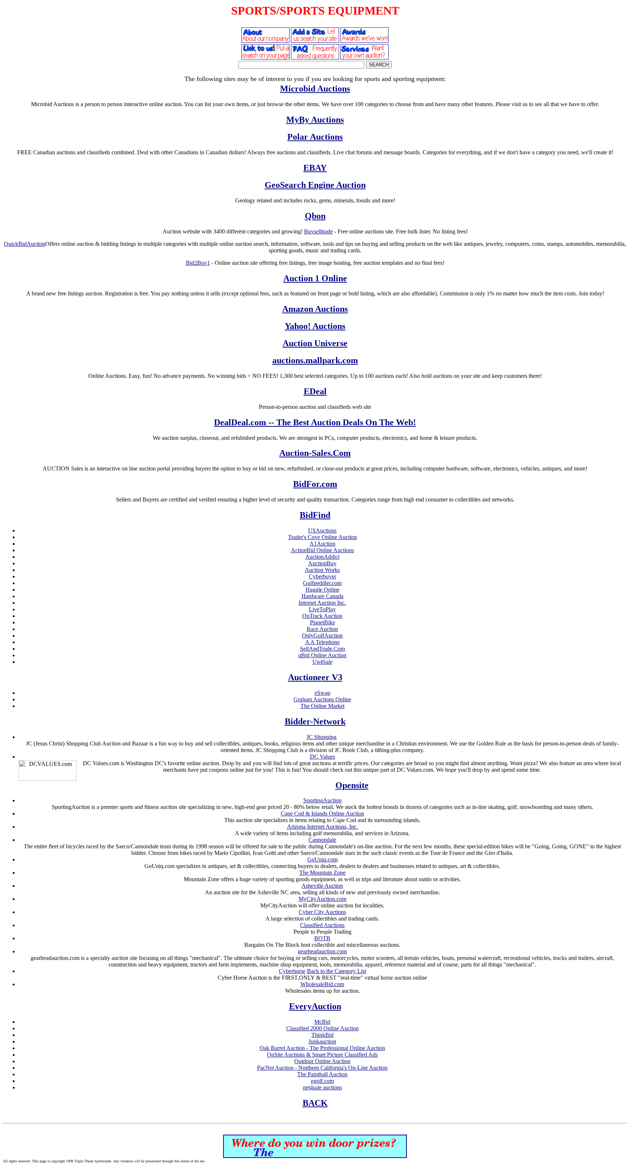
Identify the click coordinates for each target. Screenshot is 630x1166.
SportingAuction (322, 800)
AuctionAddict (322, 557)
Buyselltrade (318, 231)
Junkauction (322, 1041)
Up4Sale (322, 662)
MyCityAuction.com (322, 899)
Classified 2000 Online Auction (322, 1028)
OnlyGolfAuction (322, 635)
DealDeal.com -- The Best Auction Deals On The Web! (315, 422)
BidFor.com (315, 484)
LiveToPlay (322, 609)
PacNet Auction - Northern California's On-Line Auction (322, 1068)
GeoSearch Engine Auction (315, 185)
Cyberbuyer (322, 576)
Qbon (315, 216)
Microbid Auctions (315, 88)
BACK (315, 1103)
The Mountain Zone (322, 872)
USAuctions (322, 530)
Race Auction (322, 629)
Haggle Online (322, 589)
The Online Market (322, 706)
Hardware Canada (322, 596)
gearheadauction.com (322, 951)
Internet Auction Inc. (322, 603)
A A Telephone (322, 642)
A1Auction (322, 544)
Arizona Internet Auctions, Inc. (322, 827)
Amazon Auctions (315, 309)
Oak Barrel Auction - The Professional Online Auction (322, 1048)
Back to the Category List (336, 971)
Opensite (352, 785)
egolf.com (322, 1081)
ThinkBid (322, 1035)
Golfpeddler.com (322, 583)
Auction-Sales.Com (315, 453)
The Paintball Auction (322, 1074)
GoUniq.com (322, 859)
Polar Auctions (315, 137)
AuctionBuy (322, 563)
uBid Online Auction (322, 655)
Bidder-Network (315, 721)
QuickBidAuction (24, 244)
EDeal (315, 391)
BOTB (322, 938)
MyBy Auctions (315, 119)
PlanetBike (322, 622)
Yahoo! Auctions (315, 326)
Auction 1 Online (315, 278)
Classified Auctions (322, 925)
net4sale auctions (322, 1087)
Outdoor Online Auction (322, 1061)
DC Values (322, 757)
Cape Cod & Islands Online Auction (322, 813)
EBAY (315, 168)
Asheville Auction (322, 886)
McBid (322, 1022)
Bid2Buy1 (198, 263)
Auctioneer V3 (315, 677)
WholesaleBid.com (322, 984)
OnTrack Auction (322, 616)
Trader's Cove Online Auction (322, 537)
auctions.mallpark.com (315, 360)
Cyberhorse (292, 971)
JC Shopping (322, 737)
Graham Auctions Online (322, 699)
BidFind (315, 515)
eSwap (322, 693)
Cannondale (322, 840)
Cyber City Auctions (322, 912)
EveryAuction (315, 1006)
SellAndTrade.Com (322, 649)
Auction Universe (315, 343)
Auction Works (322, 570)
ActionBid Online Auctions (322, 550)
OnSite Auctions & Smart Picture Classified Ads (322, 1054)
